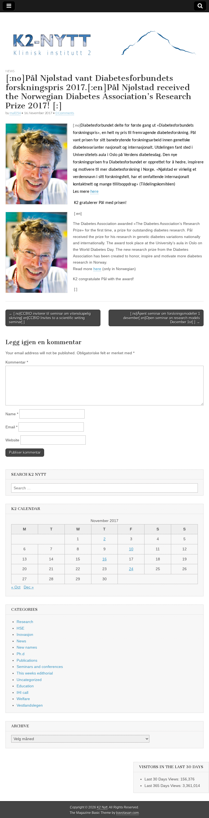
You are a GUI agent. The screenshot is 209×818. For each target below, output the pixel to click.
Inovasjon (25, 634)
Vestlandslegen (30, 705)
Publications (27, 660)
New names (27, 647)
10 (131, 549)
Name (11, 414)
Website (12, 440)
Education (25, 686)
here (94, 192)
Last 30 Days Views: (162, 779)
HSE (20, 628)
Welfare (23, 699)
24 (131, 569)
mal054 (15, 113)
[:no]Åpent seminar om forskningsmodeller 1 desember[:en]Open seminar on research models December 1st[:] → (161, 318)
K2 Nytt (102, 807)
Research (25, 621)
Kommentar (16, 362)
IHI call (22, 692)
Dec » (29, 587)
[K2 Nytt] (104, 36)
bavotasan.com (127, 813)
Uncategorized (29, 679)
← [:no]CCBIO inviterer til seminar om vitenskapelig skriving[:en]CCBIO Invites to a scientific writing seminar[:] (50, 318)
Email (11, 427)
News (9, 71)
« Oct (15, 587)
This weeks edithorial (35, 673)
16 (104, 559)
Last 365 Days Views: (164, 785)
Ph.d (20, 654)
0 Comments (65, 113)
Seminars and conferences (40, 666)
